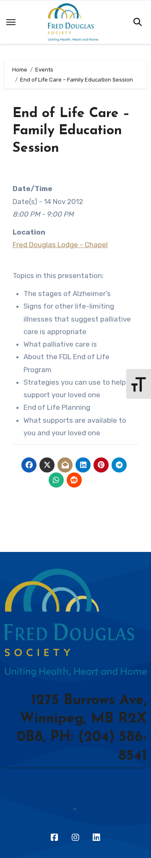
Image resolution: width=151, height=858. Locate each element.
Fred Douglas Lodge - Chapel (60, 244)
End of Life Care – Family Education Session (71, 131)
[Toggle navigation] (11, 22)
